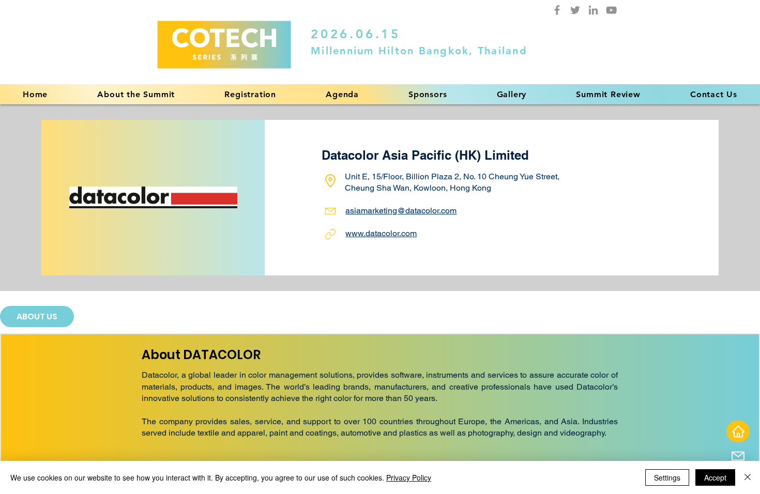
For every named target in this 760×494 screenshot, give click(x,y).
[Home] (738, 431)
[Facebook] (557, 10)
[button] (342, 94)
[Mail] (738, 456)
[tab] (37, 316)
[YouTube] (611, 10)
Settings (667, 477)
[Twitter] (575, 10)
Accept (715, 477)
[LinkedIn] (593, 10)
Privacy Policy (408, 477)
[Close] (747, 477)
